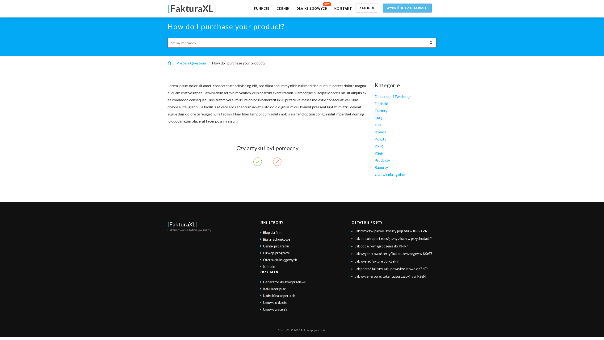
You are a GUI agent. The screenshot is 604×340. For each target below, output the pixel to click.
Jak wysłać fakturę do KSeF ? (376, 261)
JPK (378, 125)
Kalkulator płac (274, 289)
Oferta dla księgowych (280, 260)
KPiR (379, 146)
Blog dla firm (272, 232)
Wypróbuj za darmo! (407, 8)
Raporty (381, 167)
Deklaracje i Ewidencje (393, 96)
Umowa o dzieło (275, 303)
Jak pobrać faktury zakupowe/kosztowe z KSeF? (391, 269)
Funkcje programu (276, 253)
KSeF (379, 153)
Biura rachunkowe (276, 239)
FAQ (378, 117)
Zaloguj (366, 8)
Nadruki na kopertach (279, 296)
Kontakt (343, 8)
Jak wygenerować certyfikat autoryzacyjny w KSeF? (393, 254)
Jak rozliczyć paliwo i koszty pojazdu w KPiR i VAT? (393, 231)
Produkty (382, 160)
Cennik (283, 8)
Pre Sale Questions (191, 63)
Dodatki (381, 103)
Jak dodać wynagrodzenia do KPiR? (381, 246)
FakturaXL (182, 224)
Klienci (380, 132)
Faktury (381, 110)
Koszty (380, 139)
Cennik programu (276, 246)
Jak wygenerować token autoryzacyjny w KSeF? (391, 276)
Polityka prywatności (313, 330)
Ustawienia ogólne (390, 174)
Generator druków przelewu (284, 282)
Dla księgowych (312, 8)
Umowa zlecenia (275, 309)
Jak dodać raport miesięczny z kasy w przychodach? (393, 239)
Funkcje (261, 8)
